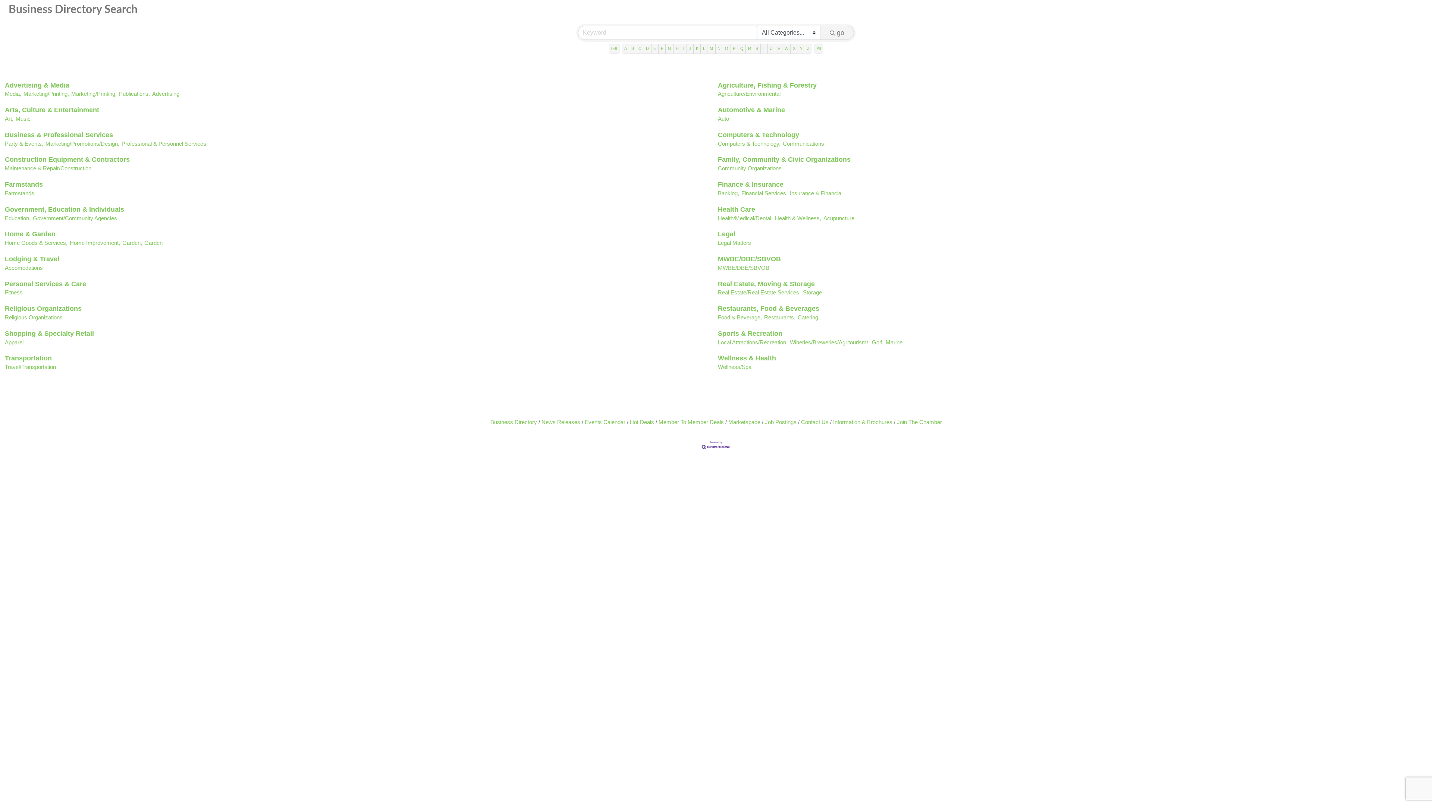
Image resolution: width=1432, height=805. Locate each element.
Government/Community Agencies (75, 218)
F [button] (662, 48)
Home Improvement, (95, 243)
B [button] (632, 48)
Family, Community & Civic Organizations (784, 159)
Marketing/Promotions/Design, (82, 144)
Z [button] (808, 48)
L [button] (704, 48)
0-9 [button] (614, 48)
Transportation (28, 358)
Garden (153, 243)
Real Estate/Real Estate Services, (759, 292)
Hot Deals (642, 422)
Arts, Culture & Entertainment (52, 110)
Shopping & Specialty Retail (49, 333)
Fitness (14, 292)
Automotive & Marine (751, 110)
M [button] (711, 48)
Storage (812, 292)
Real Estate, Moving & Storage (766, 284)
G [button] (669, 48)
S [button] (757, 48)
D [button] (647, 48)
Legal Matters (734, 243)
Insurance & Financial (816, 193)
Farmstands (24, 184)
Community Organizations (750, 168)
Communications (803, 144)
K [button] (697, 48)
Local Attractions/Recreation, (753, 342)
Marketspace (744, 422)
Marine (894, 342)
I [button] (683, 48)
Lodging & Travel (32, 259)
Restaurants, (779, 317)
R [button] (749, 48)
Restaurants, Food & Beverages (768, 308)
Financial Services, (764, 193)
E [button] (654, 48)
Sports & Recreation (750, 333)
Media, (13, 94)
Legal (726, 234)
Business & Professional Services (59, 135)
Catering (808, 317)
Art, (9, 119)
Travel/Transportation (30, 367)
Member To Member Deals (691, 422)
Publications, (134, 94)
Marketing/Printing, (46, 94)
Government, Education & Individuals (64, 209)
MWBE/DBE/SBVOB (749, 259)
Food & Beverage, (740, 317)
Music (23, 119)
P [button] (734, 48)
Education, (18, 218)
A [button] (625, 48)
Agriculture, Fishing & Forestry (767, 85)
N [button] (718, 48)
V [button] (779, 48)
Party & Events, (24, 144)
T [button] (764, 48)
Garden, (132, 243)
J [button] (690, 48)
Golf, (877, 342)
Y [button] (801, 48)
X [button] (794, 48)
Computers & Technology (758, 135)
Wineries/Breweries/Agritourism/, (830, 342)
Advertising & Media (37, 85)
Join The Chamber (919, 422)
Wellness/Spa (734, 367)
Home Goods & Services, (36, 243)
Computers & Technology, (749, 144)
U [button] (771, 48)
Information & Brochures (862, 422)
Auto (723, 119)
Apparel (14, 342)
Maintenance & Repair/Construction (48, 168)
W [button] (786, 48)
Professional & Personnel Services (164, 144)
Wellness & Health (747, 358)
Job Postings (781, 422)
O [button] (726, 48)
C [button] (639, 48)
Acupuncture (838, 218)
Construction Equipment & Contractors (67, 159)
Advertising (165, 94)
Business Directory (513, 422)
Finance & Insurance (750, 184)
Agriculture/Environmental (749, 94)
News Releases (560, 422)
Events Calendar (605, 422)
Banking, (728, 193)
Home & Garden (30, 234)
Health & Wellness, (798, 218)
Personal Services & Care (45, 284)
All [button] (819, 48)
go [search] (840, 33)
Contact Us (815, 422)
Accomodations (24, 268)
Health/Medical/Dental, (745, 218)
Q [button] (742, 48)
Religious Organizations (43, 308)
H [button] (677, 48)
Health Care (736, 209)
